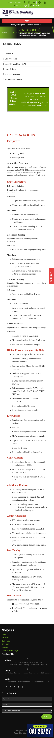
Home (4, 32)
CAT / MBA (5, 638)
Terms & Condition (20, 733)
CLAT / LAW (6, 641)
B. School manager (12, 74)
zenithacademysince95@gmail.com (39, 673)
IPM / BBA (5, 644)
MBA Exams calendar (13, 80)
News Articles (10, 69)
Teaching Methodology (10, 650)
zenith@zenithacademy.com (15, 673)
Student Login (21, 6)
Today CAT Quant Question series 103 (27, 25)
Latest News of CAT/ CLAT (15, 64)
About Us (5, 647)
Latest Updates (11, 59)
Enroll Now (37, 6)
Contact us (9, 54)
